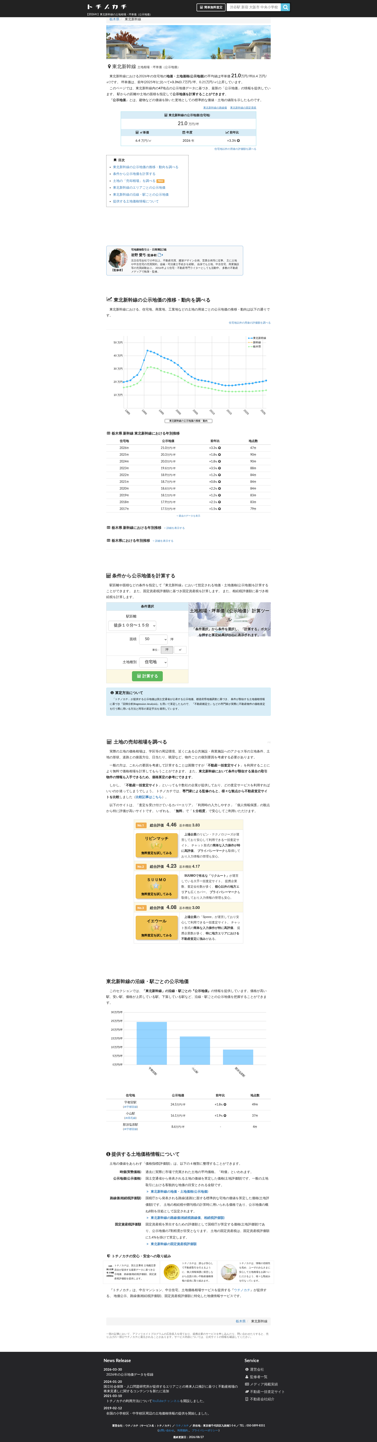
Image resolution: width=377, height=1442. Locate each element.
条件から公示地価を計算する (134, 174)
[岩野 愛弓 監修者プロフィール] (160, 255)
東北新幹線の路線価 (215, 108)
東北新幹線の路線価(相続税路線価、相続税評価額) (187, 1217)
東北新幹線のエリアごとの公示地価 (139, 187)
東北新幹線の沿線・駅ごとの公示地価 (141, 194)
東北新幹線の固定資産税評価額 (173, 1244)
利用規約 (182, 1430)
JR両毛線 (130, 1118)
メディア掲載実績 (263, 1384)
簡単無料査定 (213, 7)
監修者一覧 (258, 1377)
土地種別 (130, 662)
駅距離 (131, 616)
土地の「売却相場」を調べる (134, 181)
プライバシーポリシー (205, 1430)
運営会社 (256, 1369)
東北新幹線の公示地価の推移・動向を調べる (145, 167)
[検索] (285, 7)
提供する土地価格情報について (136, 201)
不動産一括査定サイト (267, 1392)
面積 (133, 639)
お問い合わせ (166, 1430)
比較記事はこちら (149, 797)
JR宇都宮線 (130, 1107)
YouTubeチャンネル (166, 1401)
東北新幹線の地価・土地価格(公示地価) (179, 1191)
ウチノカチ (242, 1290)
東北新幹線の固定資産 (243, 108)
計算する (150, 676)
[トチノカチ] (107, 7)
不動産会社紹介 (261, 1399)
